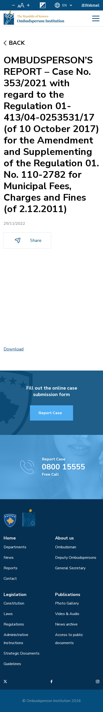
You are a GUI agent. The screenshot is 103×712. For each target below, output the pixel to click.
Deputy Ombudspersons (75, 557)
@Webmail (90, 5)
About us (64, 538)
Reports (10, 568)
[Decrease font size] (14, 5)
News (9, 557)
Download (14, 349)
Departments (15, 547)
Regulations (14, 624)
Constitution (14, 603)
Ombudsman (65, 547)
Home (10, 538)
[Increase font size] (28, 5)
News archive (66, 624)
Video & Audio (67, 613)
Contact (10, 578)
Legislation (15, 594)
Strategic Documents (22, 653)
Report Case (50, 413)
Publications (67, 594)
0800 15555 (63, 467)
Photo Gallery (67, 603)
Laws (8, 613)
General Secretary (70, 568)
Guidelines (12, 663)
